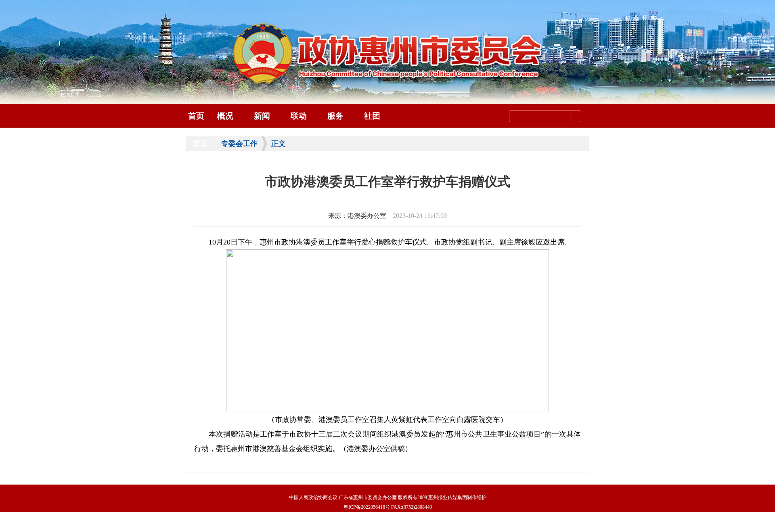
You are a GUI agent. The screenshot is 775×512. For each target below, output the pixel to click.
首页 (196, 115)
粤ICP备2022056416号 (367, 507)
